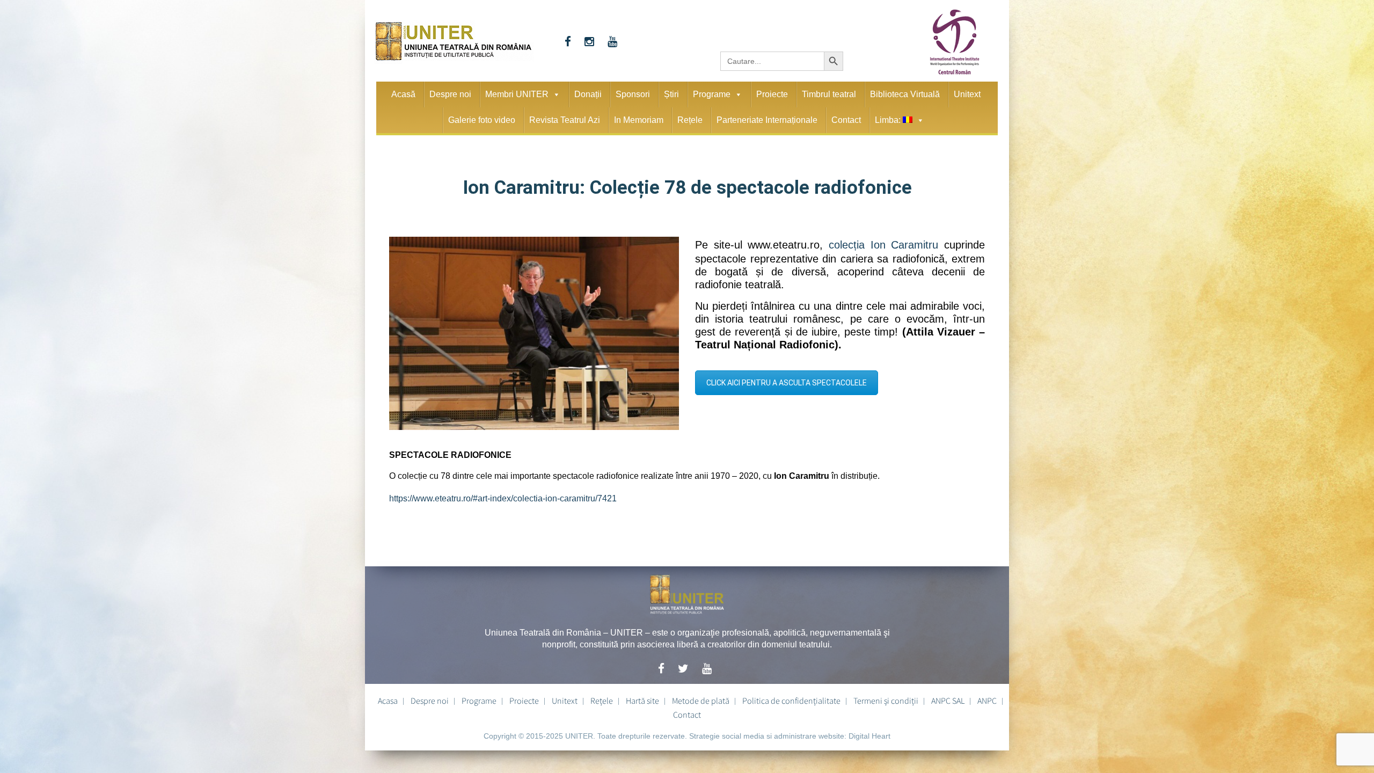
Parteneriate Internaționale (767, 120)
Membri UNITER (517, 94)
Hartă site (642, 696)
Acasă (403, 94)
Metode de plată (700, 696)
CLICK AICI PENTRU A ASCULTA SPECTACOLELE (786, 379)
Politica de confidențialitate (791, 696)
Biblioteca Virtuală (905, 94)
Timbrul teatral (829, 94)
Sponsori (633, 94)
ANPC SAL (947, 696)
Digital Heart (869, 732)
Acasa (388, 696)
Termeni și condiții (885, 696)
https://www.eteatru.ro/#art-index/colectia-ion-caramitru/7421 (503, 496)
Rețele (690, 120)
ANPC (987, 696)
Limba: (889, 120)
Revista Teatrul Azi (564, 120)
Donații (588, 94)
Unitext (967, 94)
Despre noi (450, 94)
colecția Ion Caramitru (886, 243)
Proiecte (772, 94)
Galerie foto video (481, 120)
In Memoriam (638, 120)
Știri (671, 94)
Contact (846, 120)
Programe (711, 94)
